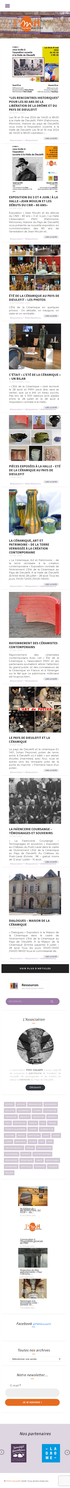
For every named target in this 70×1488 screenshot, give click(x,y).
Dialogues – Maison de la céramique (29, 922)
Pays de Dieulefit (14, 1148)
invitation (34, 1135)
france (52, 1123)
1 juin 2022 (15, 477)
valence (53, 1166)
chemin (37, 1110)
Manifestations (33, 318)
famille (33, 1123)
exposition (19, 1123)
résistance (26, 1160)
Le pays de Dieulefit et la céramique (29, 739)
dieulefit (24, 1117)
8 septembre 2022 (19, 303)
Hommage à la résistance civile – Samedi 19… (29, 1302)
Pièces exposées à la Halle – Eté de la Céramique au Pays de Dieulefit (35, 470)
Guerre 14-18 (46, 1129)
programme (11, 1154)
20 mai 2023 (15, 208)
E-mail (15, 1385)
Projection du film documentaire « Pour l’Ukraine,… (31, 1271)
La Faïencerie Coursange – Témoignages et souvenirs (31, 831)
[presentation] (65, 1452)
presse (30, 1148)
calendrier (24, 1110)
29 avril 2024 (17, 113)
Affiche (21, 1104)
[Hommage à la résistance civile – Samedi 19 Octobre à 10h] (33, 1297)
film (43, 1123)
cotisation (50, 1110)
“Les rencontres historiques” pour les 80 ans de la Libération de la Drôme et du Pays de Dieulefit (34, 103)
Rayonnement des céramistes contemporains (33, 645)
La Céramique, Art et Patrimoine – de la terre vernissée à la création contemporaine (29, 546)
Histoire (9, 1135)
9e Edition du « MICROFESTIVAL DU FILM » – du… (30, 1210)
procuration (44, 1148)
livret (8, 1142)
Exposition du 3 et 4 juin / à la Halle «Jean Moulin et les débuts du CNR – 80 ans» (33, 201)
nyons (32, 1142)
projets (26, 1154)
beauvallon (35, 1104)
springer (40, 1166)
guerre (33, 1129)
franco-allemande (15, 1129)
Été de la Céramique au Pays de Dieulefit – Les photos (34, 297)
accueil (9, 1104)
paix (42, 1142)
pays (50, 1142)
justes (56, 1135)
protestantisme (42, 1154)
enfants (52, 1117)
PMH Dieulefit (13, 1481)
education (38, 1117)
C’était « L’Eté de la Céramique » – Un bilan (35, 376)
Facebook (33, 1323)
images (21, 1135)
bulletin (9, 1110)
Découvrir (35, 1087)
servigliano (52, 1160)
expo (7, 1123)
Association (17, 140)
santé (39, 1160)
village (9, 1173)
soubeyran (11, 1166)
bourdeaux (50, 1104)
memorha (20, 1142)
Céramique (10, 1117)
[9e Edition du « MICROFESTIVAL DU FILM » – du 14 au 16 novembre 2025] (33, 1205)
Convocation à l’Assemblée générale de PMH (31, 1241)
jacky (46, 1135)
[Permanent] (35, 70)
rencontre (11, 1160)
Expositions (32, 140)
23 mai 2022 (15, 555)
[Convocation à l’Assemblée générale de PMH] (33, 1236)
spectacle (26, 1166)
